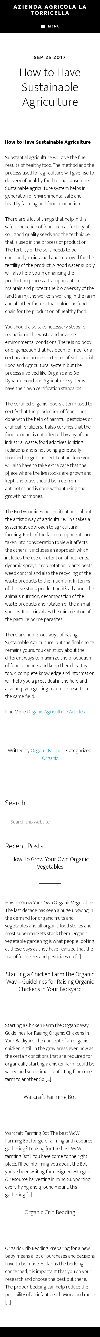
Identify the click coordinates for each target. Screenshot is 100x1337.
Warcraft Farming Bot (50, 1097)
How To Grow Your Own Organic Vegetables (50, 863)
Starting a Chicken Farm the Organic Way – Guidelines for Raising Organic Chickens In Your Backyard (50, 981)
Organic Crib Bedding (50, 1212)
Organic (50, 758)
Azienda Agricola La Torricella (50, 10)
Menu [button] (54, 26)
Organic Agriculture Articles (56, 712)
